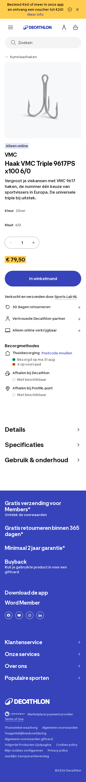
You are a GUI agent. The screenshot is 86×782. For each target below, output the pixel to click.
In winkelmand (43, 278)
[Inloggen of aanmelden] (64, 27)
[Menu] (10, 27)
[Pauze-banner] (70, 9)
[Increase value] (33, 242)
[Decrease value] (10, 242)
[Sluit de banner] (77, 9)
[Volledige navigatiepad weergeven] (7, 57)
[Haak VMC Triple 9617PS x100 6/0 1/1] (43, 100)
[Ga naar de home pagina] (37, 27)
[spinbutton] (22, 242)
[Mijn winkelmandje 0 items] (75, 27)
